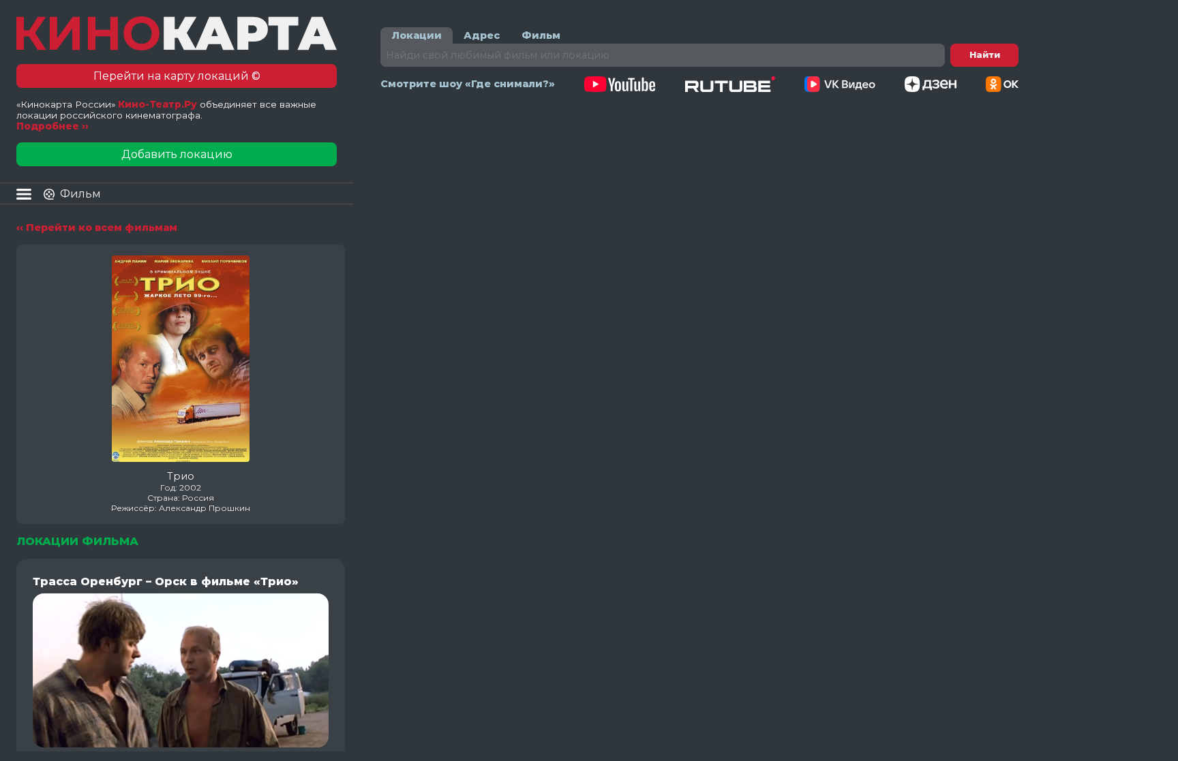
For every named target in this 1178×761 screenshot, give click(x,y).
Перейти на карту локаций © (176, 75)
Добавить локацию (176, 154)
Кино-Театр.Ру (157, 104)
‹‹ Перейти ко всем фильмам (96, 227)
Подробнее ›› (52, 126)
